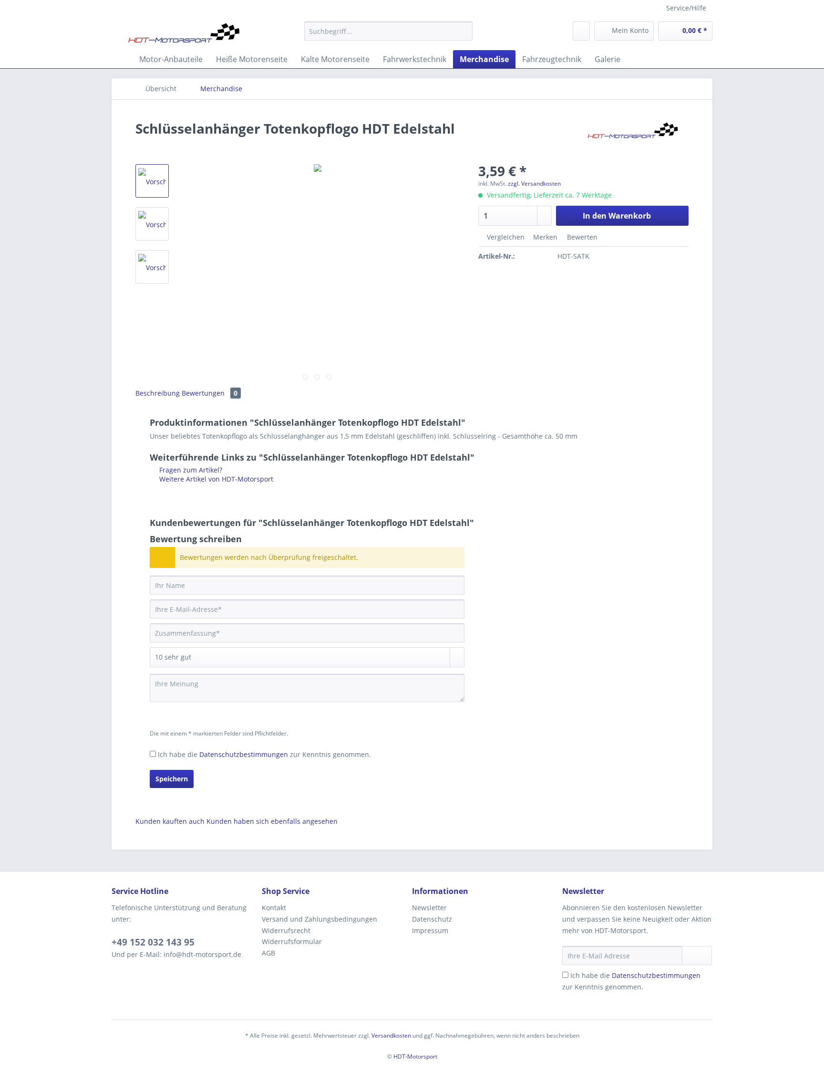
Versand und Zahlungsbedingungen (319, 919)
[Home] (121, 59)
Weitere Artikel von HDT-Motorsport (215, 478)
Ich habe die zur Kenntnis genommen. (264, 754)
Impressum (430, 930)
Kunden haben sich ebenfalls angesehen (272, 821)
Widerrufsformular (292, 941)
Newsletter (429, 907)
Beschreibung (157, 393)
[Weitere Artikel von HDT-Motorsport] (633, 138)
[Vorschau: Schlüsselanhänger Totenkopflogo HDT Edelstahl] (152, 181)
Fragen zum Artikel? (189, 469)
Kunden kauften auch (170, 821)
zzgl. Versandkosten (534, 183)
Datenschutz (432, 919)
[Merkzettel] (581, 31)
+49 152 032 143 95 (153, 942)
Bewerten (581, 237)
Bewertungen (209, 393)
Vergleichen (505, 237)
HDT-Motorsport (415, 1056)
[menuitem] (388, 35)
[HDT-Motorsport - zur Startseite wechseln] (184, 33)
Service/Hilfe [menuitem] (686, 7)
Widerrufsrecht (286, 930)
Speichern (171, 778)
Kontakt (274, 907)
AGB (268, 952)
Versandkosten (391, 1035)
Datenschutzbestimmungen (243, 754)
